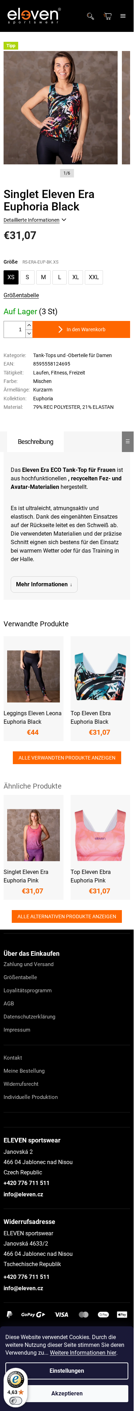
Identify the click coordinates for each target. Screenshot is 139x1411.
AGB (9, 1003)
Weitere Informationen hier (83, 1352)
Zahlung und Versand (28, 964)
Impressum (17, 1030)
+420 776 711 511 (27, 1183)
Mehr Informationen (42, 584)
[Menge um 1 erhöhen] (28, 325)
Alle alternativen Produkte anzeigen (66, 916)
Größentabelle (21, 295)
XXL (94, 277)
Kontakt (13, 1058)
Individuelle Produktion (31, 1097)
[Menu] (123, 16)
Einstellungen (67, 1370)
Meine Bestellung (24, 1071)
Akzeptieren (67, 1393)
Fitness (59, 373)
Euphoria (43, 398)
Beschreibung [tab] (35, 441)
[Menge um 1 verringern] (28, 333)
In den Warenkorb (86, 329)
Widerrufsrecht (21, 1084)
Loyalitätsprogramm (28, 990)
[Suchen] (93, 16)
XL (75, 277)
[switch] (15, 1401)
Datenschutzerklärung (29, 1017)
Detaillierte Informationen (32, 220)
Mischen (42, 381)
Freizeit (77, 373)
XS (11, 277)
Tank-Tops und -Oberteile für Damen (72, 355)
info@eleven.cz (23, 1194)
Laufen (41, 373)
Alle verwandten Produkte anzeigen (67, 758)
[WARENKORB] (108, 16)
